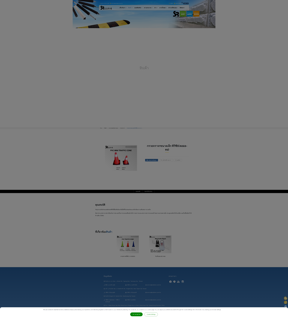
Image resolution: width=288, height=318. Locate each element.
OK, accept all (136, 314)
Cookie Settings (151, 314)
